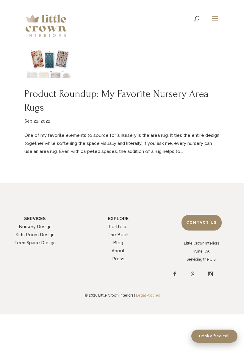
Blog (118, 242)
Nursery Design (35, 226)
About (118, 250)
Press (118, 258)
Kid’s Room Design (34, 234)
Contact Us (201, 222)
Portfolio (118, 226)
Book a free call (214, 335)
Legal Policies (148, 295)
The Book (118, 234)
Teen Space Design (35, 242)
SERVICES (35, 218)
